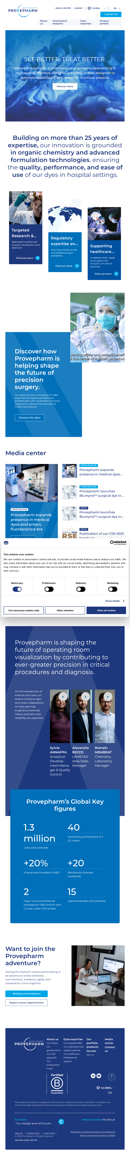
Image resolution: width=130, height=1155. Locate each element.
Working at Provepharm (27, 993)
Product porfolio (104, 22)
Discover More (65, 86)
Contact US (110, 14)
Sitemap (19, 1133)
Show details (112, 600)
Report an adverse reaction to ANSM (97, 1135)
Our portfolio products (92, 1043)
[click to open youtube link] (98, 1076)
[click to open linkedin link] (93, 1076)
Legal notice (49, 1133)
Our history (52, 1043)
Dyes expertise (85, 22)
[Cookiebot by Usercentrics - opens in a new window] (112, 542)
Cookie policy (33, 1133)
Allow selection (65, 610)
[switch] (49, 589)
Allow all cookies (106, 610)
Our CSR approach (52, 1056)
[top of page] (111, 1076)
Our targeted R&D (73, 1043)
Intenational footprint (60, 22)
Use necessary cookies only (23, 610)
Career (78, 8)
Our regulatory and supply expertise (73, 1048)
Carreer (91, 1050)
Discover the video (29, 417)
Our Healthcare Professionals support (72, 1057)
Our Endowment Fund (53, 1065)
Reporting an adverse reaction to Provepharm (93, 1132)
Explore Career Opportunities (27, 1002)
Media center (63, 8)
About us (43, 22)
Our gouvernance (53, 1048)
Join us (90, 1054)
